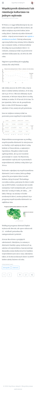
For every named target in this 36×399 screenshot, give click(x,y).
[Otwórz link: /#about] (32, 2)
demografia (6, 267)
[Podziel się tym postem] (32, 275)
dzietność (15, 267)
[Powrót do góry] (20, 275)
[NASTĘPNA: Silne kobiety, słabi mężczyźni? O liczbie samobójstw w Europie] (4, 275)
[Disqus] (18, 302)
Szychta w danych (18, 3)
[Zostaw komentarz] (26, 275)
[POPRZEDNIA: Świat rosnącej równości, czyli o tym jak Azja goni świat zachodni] (10, 275)
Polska (16, 18)
